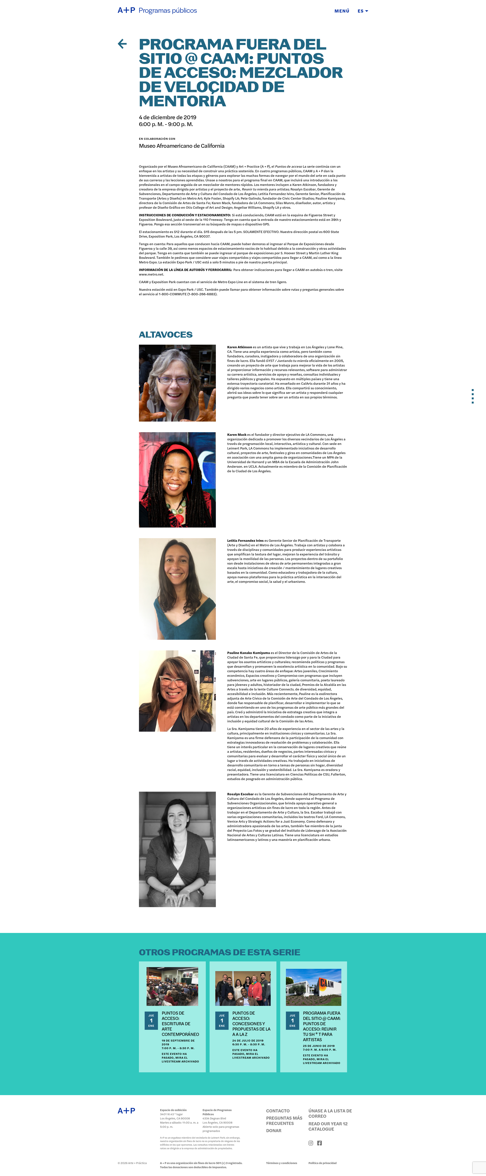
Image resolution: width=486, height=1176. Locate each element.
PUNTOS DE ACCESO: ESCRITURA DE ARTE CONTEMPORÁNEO (180, 1023)
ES (361, 10)
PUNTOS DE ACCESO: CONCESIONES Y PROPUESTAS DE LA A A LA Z (251, 1023)
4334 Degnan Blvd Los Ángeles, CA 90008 (217, 1120)
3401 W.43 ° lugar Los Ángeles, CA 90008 (175, 1116)
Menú (342, 10)
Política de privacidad (322, 1163)
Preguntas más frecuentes (284, 1120)
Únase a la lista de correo (330, 1113)
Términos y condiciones (281, 1163)
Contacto (278, 1110)
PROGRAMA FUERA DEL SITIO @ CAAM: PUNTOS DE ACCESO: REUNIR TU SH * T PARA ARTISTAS (321, 1026)
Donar (273, 1130)
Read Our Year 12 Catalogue (328, 1126)
